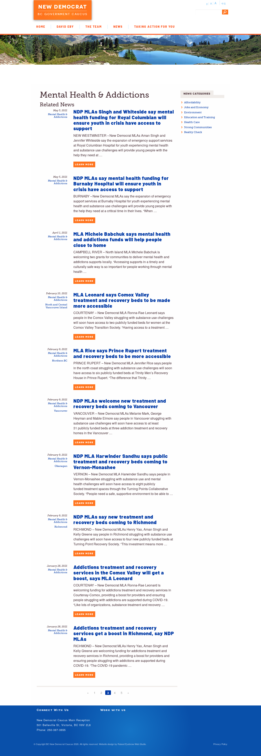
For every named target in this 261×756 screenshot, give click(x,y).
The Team (93, 26)
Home (40, 26)
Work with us (113, 710)
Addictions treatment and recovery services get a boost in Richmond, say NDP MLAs (123, 633)
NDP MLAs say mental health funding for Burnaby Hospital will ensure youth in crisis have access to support (121, 183)
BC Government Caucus (62, 14)
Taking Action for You (154, 26)
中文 (223, 3)
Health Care (192, 122)
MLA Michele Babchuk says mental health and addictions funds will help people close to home (121, 239)
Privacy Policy (220, 744)
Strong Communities (198, 127)
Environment (193, 112)
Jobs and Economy (196, 107)
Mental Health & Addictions (57, 115)
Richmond (60, 527)
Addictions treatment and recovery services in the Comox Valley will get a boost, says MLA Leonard (118, 572)
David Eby (65, 26)
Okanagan (61, 466)
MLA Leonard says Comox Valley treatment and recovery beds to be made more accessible (121, 300)
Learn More (84, 164)
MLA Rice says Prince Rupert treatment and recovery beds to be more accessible (122, 353)
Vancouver (60, 411)
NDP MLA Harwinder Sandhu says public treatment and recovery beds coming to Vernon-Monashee (120, 461)
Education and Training (199, 117)
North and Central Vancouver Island (56, 306)
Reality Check (193, 132)
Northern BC (59, 360)
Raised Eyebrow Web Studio (132, 744)
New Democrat (62, 7)
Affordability (192, 102)
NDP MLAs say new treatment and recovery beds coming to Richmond (115, 519)
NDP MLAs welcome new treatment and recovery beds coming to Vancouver (119, 403)
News (118, 26)
